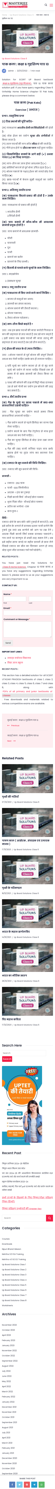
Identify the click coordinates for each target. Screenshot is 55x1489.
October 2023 (8, 1330)
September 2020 (10, 1473)
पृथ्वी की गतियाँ (10, 796)
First (5, 603)
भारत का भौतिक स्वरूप (14, 975)
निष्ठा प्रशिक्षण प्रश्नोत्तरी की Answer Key (22, 1208)
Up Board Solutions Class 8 (14, 1300)
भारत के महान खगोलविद (16, 931)
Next (9, 741)
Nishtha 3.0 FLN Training (13, 1254)
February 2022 (8, 1396)
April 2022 (6, 1386)
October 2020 (8, 1468)
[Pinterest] (27, 1485)
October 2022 (8, 1355)
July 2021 (6, 1432)
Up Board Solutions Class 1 (14, 1264)
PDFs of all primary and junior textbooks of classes (27, 693)
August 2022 (7, 1366)
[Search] (49, 1218)
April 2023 (6, 1335)
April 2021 (6, 1437)
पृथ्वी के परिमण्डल (12, 888)
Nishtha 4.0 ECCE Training (14, 1259)
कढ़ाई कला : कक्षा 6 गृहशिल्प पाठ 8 (22, 735)
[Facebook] (13, 1485)
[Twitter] (20, 1485)
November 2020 (9, 1463)
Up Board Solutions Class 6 (14, 58)
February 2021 (8, 1448)
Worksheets (7, 1305)
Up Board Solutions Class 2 (14, 1269)
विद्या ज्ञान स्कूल (15, 662)
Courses (6, 1239)
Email (7, 608)
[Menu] (51, 5)
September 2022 (9, 1361)
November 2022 (9, 1350)
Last (30, 603)
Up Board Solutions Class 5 (14, 1285)
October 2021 (8, 1417)
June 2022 (6, 1376)
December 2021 (9, 1407)
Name (7, 594)
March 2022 (7, 1391)
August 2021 (7, 1427)
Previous (15, 725)
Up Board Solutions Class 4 (14, 1280)
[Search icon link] (46, 5)
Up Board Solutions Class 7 (14, 1295)
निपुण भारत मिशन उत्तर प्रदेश (13, 1168)
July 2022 (6, 1371)
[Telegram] (35, 1485)
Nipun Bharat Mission (11, 1249)
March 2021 (7, 1443)
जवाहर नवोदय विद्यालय (19, 658)
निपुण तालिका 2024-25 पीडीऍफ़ (15, 1163)
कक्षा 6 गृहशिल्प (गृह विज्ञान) (17, 83)
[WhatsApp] (42, 1485)
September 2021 (9, 1422)
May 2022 (6, 1381)
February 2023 (8, 1340)
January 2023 (8, 1345)
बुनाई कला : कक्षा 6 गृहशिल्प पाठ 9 (22, 720)
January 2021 (8, 1453)
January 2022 (8, 1402)
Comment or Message (16, 619)
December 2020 (9, 1458)
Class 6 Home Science (14, 566)
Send (8, 642)
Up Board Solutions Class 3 (14, 1274)
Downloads (7, 1244)
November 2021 (9, 1412)
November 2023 (9, 1325)
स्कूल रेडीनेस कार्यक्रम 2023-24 (15, 1181)
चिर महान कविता (11, 1019)
